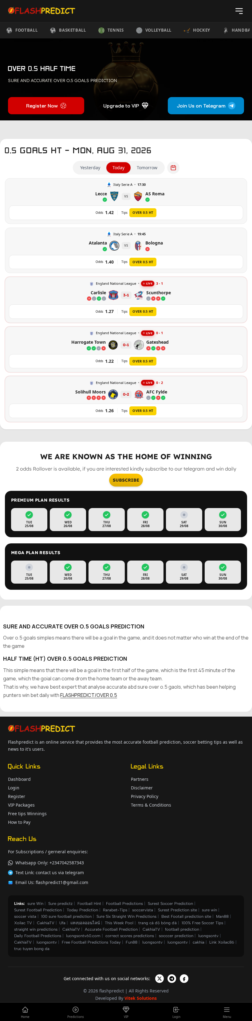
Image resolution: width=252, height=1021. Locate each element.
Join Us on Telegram (201, 106)
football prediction (182, 929)
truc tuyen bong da (31, 949)
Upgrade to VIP (121, 106)
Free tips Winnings (27, 813)
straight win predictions (35, 929)
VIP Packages (21, 805)
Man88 (222, 916)
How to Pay (19, 822)
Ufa (62, 923)
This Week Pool (119, 923)
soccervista (142, 910)
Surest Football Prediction (38, 910)
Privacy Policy (144, 796)
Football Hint (89, 904)
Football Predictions (124, 904)
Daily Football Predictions (37, 936)
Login (13, 788)
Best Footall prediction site (186, 916)
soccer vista (25, 916)
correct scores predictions (129, 936)
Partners (139, 779)
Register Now (42, 106)
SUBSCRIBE (126, 480)
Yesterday (90, 167)
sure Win (35, 904)
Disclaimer (142, 788)
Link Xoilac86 (221, 942)
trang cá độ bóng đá (157, 923)
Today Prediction (82, 910)
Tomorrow (147, 167)
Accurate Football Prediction (111, 929)
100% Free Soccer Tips (202, 923)
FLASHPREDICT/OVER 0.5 (88, 695)
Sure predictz (60, 904)
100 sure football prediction (66, 916)
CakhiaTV (45, 923)
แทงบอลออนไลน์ (85, 923)
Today (118, 167)
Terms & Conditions (151, 805)
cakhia (198, 942)
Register (16, 796)
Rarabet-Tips (115, 910)
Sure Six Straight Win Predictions (126, 916)
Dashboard (19, 779)
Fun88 (131, 942)
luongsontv (208, 936)
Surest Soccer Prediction (170, 904)
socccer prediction (176, 936)
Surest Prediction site (177, 910)
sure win (209, 910)
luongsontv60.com (83, 936)
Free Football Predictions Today (91, 942)
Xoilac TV (23, 923)
